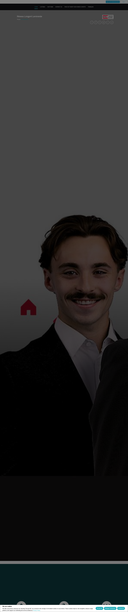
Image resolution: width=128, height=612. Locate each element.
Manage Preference (110, 608)
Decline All (121, 608)
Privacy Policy (36, 610)
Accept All (99, 608)
